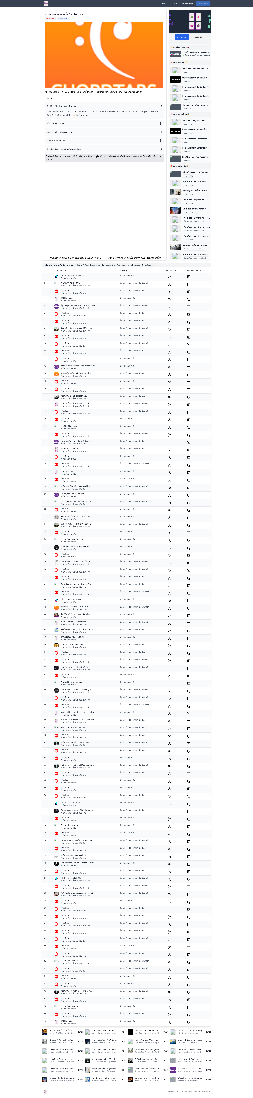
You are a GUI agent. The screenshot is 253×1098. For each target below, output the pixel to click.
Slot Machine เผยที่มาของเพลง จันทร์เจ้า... (78, 893)
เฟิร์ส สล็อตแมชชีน (68, 278)
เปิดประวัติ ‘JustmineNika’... (72, 682)
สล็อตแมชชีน (188, 3)
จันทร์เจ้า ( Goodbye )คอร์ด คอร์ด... (75, 606)
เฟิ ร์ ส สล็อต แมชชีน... (70, 825)
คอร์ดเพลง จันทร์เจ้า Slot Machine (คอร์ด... (78, 765)
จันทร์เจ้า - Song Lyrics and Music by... (77, 328)
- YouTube (65, 290)
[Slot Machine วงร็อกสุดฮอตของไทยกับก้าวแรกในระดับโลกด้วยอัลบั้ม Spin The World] (175, 107)
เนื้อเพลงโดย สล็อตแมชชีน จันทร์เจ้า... (76, 403)
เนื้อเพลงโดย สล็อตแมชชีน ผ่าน (194, 222)
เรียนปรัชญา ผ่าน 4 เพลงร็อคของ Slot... (77, 501)
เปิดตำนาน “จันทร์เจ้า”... (70, 283)
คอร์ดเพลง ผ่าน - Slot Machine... (74, 855)
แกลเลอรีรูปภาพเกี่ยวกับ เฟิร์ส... (73, 637)
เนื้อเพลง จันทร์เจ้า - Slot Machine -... (76, 621)
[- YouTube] (175, 70)
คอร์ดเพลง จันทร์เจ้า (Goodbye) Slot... (76, 546)
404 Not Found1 (68, 298)
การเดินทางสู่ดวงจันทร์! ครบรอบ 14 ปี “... (77, 524)
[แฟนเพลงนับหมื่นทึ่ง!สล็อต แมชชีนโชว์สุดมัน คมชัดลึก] (175, 210)
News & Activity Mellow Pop (73, 727)
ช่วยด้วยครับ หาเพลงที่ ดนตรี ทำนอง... (76, 441)
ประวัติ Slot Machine (69, 960)
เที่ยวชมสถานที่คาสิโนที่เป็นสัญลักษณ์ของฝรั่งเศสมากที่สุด (134, 257)
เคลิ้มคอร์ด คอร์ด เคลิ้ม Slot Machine (76, 373)
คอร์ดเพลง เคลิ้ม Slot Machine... (74, 396)
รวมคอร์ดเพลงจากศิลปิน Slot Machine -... (78, 840)
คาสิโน (165, 3)
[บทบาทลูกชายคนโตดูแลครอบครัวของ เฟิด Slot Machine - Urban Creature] (175, 192)
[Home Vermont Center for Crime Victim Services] (175, 88)
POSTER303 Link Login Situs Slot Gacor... (78, 719)
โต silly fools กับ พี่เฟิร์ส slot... (73, 493)
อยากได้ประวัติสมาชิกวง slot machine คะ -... (79, 365)
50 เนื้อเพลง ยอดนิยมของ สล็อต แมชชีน (77, 629)
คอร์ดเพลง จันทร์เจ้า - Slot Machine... (76, 486)
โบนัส (175, 3)
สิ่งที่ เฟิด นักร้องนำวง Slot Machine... (76, 516)
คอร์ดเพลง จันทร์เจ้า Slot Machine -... (76, 742)
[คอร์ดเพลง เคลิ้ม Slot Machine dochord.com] (175, 247)
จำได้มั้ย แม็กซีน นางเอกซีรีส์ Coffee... (76, 614)
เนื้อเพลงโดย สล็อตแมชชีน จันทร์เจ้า (196, 258)
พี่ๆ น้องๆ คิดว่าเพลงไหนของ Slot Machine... (79, 305)
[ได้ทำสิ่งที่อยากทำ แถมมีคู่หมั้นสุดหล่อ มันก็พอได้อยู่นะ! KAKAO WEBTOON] (175, 79)
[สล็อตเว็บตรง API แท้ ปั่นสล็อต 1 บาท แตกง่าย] (175, 174)
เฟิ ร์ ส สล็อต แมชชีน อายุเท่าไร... (74, 539)
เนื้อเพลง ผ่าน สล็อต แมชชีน (72, 644)
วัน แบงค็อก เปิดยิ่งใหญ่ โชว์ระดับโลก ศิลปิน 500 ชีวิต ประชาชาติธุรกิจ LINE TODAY (74, 257)
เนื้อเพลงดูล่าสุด (67, 471)
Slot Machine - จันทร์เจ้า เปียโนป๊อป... (76, 561)
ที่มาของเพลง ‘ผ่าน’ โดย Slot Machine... (77, 810)
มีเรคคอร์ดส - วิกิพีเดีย (69, 448)
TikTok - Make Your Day (71, 275)
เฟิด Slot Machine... (69, 426)
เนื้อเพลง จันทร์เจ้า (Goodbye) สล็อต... (76, 667)
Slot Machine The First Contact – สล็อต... (78, 712)
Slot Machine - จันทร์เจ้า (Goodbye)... (76, 689)
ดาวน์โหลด (203, 3)
